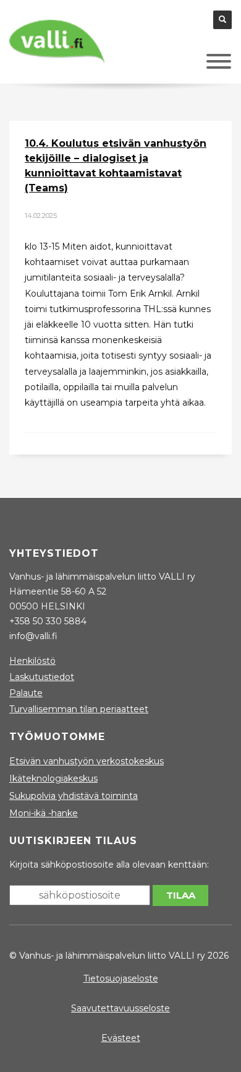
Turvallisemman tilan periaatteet (78, 709)
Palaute (26, 693)
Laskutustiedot (41, 676)
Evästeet (120, 1038)
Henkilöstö (32, 660)
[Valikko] (200, 64)
